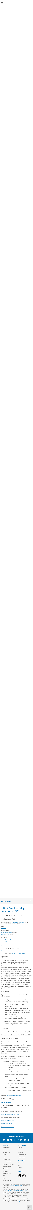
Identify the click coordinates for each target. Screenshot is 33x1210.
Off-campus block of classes (18, 953)
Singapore (3, 950)
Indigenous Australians (8, 1164)
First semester (8, 939)
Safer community (7, 1166)
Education (3, 928)
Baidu (28, 1140)
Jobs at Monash (6, 1159)
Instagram (4, 1140)
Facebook (14, 1140)
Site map (20, 1167)
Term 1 (6, 941)
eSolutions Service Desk (16, 1185)
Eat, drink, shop (6, 1152)
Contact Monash (22, 1154)
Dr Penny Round (5, 934)
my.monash (5, 1171)
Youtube (25, 1140)
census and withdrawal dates (18, 922)
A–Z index (20, 1152)
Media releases (21, 1157)
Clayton (3, 945)
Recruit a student (7, 1161)
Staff (4, 1175)
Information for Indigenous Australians (20, 1202)
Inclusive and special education (10, 1114)
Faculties (20, 1147)
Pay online (5, 1150)
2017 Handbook (6, 901)
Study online (6, 1168)
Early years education (7, 1120)
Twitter (11, 1140)
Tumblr (21, 1140)
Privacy (26, 1190)
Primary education (6, 1123)
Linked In (8, 1140)
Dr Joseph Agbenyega (6, 932)
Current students (7, 1173)
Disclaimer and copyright (17, 1190)
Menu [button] (2, 3)
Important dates (6, 1147)
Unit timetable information (14, 1095)
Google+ (18, 1140)
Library (4, 1154)
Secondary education (7, 1127)
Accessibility (8, 1190)
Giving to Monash (7, 1180)
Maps (4, 1157)
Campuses (20, 1150)
